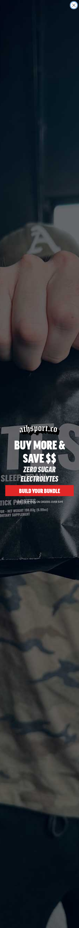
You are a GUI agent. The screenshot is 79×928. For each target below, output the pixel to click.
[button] (69, 918)
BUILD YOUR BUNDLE (39, 490)
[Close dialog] (73, 5)
